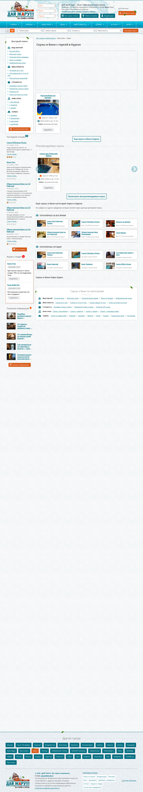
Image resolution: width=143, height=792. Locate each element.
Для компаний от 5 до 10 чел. (17, 74)
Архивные (93, 780)
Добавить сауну (128, 13)
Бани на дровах (15, 60)
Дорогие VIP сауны (103, 307)
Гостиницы (131, 316)
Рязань (28, 757)
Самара (38, 757)
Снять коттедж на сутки (18, 94)
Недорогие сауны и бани (18, 89)
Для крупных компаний (18, 78)
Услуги (112, 24)
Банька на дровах (123, 222)
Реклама (111, 777)
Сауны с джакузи (76, 311)
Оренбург (130, 751)
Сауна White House (123, 264)
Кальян (106, 316)
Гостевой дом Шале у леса (125, 254)
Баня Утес (11, 162)
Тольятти (59, 757)
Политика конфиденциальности (47, 788)
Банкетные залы (117, 316)
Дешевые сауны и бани (18, 86)
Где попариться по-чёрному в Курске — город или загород (24, 347)
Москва (10, 745)
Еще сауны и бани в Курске (86, 139)
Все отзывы (20, 249)
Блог (85, 780)
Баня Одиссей (52, 264)
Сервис (97, 24)
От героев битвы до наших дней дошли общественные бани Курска (24, 338)
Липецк (44, 751)
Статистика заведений (92, 787)
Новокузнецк (94, 751)
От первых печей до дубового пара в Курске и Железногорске (24, 328)
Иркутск (110, 745)
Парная (27, 24)
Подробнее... (13, 279)
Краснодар (11, 751)
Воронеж (74, 745)
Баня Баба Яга (13, 285)
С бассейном (14, 102)
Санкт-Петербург (23, 745)
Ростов (18, 757)
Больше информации (21, 365)
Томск (69, 757)
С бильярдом (14, 118)
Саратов (48, 757)
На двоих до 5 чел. (16, 70)
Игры (127, 24)
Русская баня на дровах (48, 97)
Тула (77, 757)
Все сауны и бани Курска (46, 38)
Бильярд (81, 316)
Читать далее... (12, 154)
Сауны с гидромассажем (109, 311)
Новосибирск (109, 751)
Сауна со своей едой (58, 316)
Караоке (72, 316)
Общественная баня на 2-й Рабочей (18, 185)
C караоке (13, 115)
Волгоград (63, 745)
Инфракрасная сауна (17, 63)
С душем (12, 108)
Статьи (86, 784)
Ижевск (100, 745)
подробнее (48, 130)
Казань (120, 745)
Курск (35, 751)
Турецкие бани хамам (89, 298)
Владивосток (50, 745)
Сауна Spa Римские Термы (49, 155)
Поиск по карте (91, 16)
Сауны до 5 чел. (62, 303)
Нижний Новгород (78, 751)
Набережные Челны (59, 751)
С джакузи (13, 105)
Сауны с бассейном (60, 311)
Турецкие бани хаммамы (18, 57)
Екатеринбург (87, 745)
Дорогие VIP (14, 92)
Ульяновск (98, 757)
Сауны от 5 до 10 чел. (78, 303)
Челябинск (130, 757)
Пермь (9, 757)
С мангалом (13, 121)
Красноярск (24, 751)
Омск (120, 751)
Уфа (107, 757)
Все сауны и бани (71, 16)
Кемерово (131, 745)
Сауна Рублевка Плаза (16, 142)
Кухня (98, 316)
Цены (60, 24)
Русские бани (14, 51)
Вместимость (78, 24)
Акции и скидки (97, 784)
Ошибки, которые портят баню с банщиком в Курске (24, 318)
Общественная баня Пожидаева (89, 233)
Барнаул (37, 745)
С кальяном (13, 124)
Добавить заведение (107, 780)
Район (12, 24)
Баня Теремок (87, 264)
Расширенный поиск (21, 129)
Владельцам (109, 16)
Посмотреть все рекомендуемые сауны (86, 196)
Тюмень (87, 757)
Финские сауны (15, 54)
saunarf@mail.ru (47, 776)
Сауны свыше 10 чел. (98, 303)
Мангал (90, 316)
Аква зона (44, 24)
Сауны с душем (91, 311)
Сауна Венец (121, 233)
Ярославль (11, 762)
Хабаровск (118, 757)
